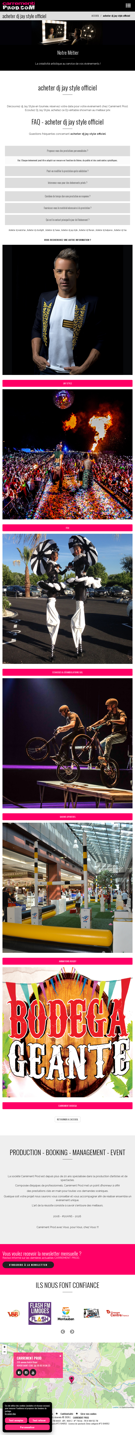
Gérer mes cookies (88, 1413)
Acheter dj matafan (17, 230)
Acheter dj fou (120, 230)
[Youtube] (33, 1372)
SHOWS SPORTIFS (67, 816)
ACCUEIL (95, 15)
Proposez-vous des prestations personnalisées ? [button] (67, 151)
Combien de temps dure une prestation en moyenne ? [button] (67, 196)
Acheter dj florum (86, 230)
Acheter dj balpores (104, 230)
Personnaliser (27, 1427)
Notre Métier (68, 52)
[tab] (67, 151)
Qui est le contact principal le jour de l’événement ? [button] (67, 220)
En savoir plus (10, 1413)
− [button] (4, 1352)
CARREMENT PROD (81, 1417)
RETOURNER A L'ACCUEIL (67, 1119)
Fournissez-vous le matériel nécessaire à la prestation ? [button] (67, 208)
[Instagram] (26, 1372)
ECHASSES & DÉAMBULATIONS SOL (67, 672)
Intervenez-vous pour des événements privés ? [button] (67, 183)
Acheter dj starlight (35, 230)
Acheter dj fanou (52, 230)
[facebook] (19, 1372)
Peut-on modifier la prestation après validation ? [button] (67, 171)
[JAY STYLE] (67, 32)
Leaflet (115, 1407)
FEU (67, 527)
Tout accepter (16, 1420)
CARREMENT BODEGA (67, 1105)
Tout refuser (39, 1420)
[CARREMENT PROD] (19, 5)
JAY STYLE (67, 383)
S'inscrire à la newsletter (28, 1264)
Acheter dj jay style (69, 230)
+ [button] (4, 1347)
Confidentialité (66, 1413)
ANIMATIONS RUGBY (67, 961)
